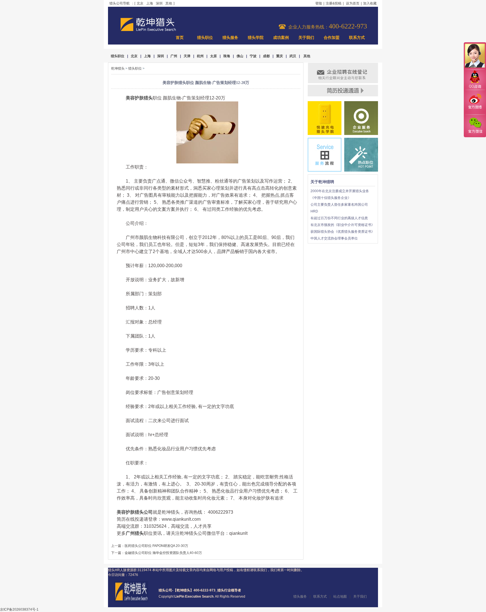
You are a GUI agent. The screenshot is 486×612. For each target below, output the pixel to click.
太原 (213, 56)
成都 (266, 56)
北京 (140, 3)
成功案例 (281, 38)
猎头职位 (205, 38)
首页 (180, 38)
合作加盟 (331, 38)
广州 (173, 56)
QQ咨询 (475, 79)
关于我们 (306, 38)
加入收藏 (370, 3)
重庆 (279, 56)
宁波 (253, 56)
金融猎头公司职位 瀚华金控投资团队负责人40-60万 (163, 553)
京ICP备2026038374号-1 (19, 609)
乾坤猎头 (118, 68)
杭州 (200, 56)
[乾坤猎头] (131, 601)
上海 (149, 3)
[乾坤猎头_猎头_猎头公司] (148, 30)
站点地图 (340, 596)
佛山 (240, 56)
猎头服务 (230, 38)
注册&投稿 (333, 3)
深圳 (159, 3)
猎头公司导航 (119, 3)
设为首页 (352, 3)
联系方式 (357, 38)
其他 (168, 3)
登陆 (318, 3)
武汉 (292, 56)
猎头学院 (256, 38)
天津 (187, 56)
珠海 (226, 56)
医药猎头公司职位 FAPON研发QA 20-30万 (156, 546)
